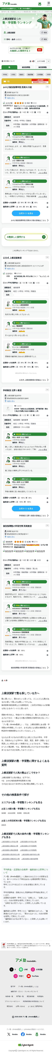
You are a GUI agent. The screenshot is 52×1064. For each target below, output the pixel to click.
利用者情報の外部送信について (33, 1001)
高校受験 (30, 74)
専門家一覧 (20, 996)
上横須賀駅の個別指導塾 (29, 859)
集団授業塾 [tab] (42, 67)
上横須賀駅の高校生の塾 (10, 846)
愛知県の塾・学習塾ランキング (33, 12)
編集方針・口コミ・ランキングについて (24, 991)
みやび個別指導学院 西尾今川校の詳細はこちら (28, 220)
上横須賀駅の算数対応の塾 (11, 859)
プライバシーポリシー (12, 1001)
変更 (45, 32)
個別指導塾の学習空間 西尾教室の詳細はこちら (28, 667)
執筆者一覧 (9, 996)
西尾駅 (19, 813)
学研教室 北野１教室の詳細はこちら (32, 515)
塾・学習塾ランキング (15, 12)
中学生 (5, 74)
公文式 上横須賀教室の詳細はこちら (32, 380)
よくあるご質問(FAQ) (35, 1006)
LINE (26, 969)
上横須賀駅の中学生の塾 (28, 841)
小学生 (13, 74)
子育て (21, 976)
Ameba (15, 1034)
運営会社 (10, 1006)
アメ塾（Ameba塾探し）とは (28, 986)
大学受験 (40, 74)
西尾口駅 (26, 813)
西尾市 (4, 825)
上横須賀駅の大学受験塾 (28, 850)
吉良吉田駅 (11, 813)
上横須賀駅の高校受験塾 (10, 850)
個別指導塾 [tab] (26, 67)
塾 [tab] (9, 67)
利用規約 (40, 996)
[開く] (47, 112)
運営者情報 (30, 996)
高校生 (21, 74)
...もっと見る (42, 173)
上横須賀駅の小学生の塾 (10, 841)
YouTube (35, 976)
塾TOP (4, 12)
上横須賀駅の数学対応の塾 (30, 854)
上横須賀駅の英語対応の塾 (11, 854)
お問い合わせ (20, 1006)
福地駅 (4, 813)
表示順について (9, 61)
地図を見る (11, 98)
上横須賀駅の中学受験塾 (28, 846)
